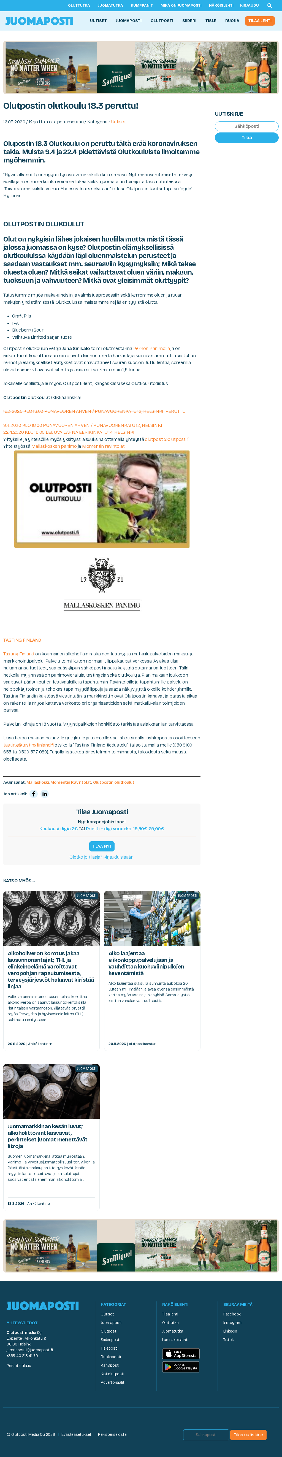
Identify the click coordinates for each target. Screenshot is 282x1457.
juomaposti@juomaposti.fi (30, 1350)
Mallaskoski (37, 782)
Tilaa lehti (260, 20)
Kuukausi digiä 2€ (58, 829)
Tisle (210, 20)
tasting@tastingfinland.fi (28, 745)
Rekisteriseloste (112, 1434)
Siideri (189, 20)
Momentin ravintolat (103, 446)
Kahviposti (110, 1365)
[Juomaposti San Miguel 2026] (141, 67)
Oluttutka (79, 5)
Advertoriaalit (112, 1382)
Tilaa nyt (102, 846)
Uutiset (98, 20)
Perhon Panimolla (151, 348)
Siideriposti (110, 1339)
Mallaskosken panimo (54, 446)
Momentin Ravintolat (70, 782)
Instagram (232, 1322)
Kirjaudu (249, 5)
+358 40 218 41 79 (22, 1355)
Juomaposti (129, 20)
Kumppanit (142, 5)
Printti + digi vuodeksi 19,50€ (125, 829)
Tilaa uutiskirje (248, 1434)
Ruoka (232, 20)
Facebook (232, 1314)
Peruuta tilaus (19, 1365)
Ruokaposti (111, 1357)
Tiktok (228, 1339)
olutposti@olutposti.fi (166, 439)
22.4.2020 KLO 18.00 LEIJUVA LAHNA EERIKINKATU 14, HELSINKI (68, 432)
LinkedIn (230, 1331)
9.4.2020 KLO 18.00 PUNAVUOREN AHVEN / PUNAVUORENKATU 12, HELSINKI (82, 425)
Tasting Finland (18, 654)
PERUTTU (94, 411)
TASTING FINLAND (22, 640)
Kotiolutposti (112, 1374)
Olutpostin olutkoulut (113, 782)
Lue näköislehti (175, 1339)
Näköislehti (221, 5)
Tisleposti (109, 1348)
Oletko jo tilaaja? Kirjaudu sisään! (101, 857)
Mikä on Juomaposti (181, 5)
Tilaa (247, 137)
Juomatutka (110, 5)
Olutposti (162, 20)
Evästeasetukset (76, 1434)
